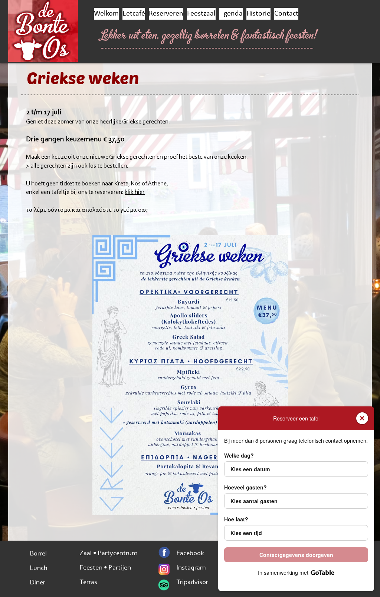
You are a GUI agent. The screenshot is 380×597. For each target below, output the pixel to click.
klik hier (135, 192)
